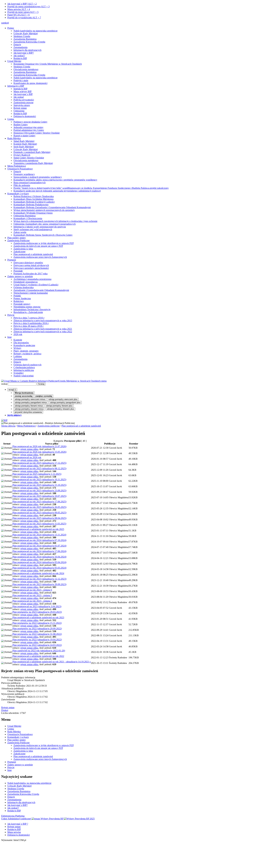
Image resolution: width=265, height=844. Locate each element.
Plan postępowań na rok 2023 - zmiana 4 (32, 601)
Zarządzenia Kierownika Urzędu (29, 41)
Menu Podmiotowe (16, 166)
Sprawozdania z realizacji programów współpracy (37, 177)
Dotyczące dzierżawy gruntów (28, 262)
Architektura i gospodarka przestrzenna (32, 279)
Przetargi (11, 259)
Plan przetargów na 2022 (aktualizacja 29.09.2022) (37, 628)
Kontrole (17, 340)
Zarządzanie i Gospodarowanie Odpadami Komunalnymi (41, 290)
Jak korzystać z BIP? (22, 3)
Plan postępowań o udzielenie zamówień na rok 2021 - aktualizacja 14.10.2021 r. (51, 661)
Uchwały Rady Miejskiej (25, 33)
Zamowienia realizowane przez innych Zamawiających (40, 257)
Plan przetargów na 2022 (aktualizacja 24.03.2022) (37, 645)
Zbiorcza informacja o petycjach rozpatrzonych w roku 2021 (42, 328)
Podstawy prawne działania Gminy (30, 122)
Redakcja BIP (20, 58)
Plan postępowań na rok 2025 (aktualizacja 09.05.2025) (39, 512)
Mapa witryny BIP (22, 91)
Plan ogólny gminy (16, 237)
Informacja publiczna (23, 370)
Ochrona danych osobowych (27, 364)
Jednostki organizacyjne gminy (28, 127)
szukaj (4, 384)
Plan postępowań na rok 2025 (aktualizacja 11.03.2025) (39, 523)
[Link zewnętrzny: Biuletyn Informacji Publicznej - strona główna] (4, 420)
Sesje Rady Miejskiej (23, 146)
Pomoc (10, 28)
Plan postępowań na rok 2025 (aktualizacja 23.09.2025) (39, 490)
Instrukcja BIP (20, 88)
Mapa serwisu (18, 9)
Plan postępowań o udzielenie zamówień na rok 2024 (38, 573)
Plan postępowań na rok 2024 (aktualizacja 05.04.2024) (39, 562)
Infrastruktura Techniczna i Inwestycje (31, 309)
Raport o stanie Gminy (24, 135)
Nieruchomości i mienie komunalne (30, 293)
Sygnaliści (18, 373)
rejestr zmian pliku (29, 449)
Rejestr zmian (20, 108)
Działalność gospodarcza (25, 282)
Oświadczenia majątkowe (25, 69)
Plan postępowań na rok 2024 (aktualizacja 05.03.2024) (39, 567)
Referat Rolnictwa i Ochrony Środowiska (33, 196)
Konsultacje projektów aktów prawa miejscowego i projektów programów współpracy (55, 179)
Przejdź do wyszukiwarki (24, 17)
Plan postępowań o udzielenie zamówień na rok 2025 (38, 529)
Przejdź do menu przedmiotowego (28, 6)
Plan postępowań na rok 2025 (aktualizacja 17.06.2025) (39, 501)
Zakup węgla (19, 232)
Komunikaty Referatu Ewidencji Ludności (34, 202)
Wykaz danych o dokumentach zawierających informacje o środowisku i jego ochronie (55, 221)
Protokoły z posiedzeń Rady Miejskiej (31, 152)
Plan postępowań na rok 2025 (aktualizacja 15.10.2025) (39, 485)
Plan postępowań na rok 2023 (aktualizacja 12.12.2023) (39, 579)
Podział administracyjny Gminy (28, 130)
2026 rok (17, 334)
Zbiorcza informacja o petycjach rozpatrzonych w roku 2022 (42, 331)
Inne (9, 337)
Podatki (17, 295)
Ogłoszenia (18, 110)
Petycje (10, 315)
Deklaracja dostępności (24, 116)
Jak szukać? (19, 55)
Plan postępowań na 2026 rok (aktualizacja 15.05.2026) (39, 452)
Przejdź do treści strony (22, 12)
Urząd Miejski (14, 61)
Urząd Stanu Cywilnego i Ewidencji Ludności (35, 284)
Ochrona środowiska (23, 287)
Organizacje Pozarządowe (20, 168)
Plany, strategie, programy (26, 351)
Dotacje (17, 44)
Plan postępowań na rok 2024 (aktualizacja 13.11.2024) (39, 534)
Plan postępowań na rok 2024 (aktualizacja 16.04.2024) (39, 556)
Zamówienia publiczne (49, 426)
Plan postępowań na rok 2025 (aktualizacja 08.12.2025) (39, 468)
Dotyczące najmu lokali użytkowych (31, 265)
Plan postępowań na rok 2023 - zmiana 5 (32, 595)
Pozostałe (18, 271)
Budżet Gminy (20, 124)
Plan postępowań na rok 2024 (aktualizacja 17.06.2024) (39, 551)
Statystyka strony (21, 105)
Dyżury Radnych (21, 155)
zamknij (5, 22)
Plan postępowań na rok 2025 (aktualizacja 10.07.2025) (39, 496)
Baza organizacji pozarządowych (29, 182)
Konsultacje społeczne (24, 345)
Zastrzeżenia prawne (23, 102)
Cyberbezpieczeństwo (24, 367)
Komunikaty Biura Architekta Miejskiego (33, 199)
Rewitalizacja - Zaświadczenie (28, 312)
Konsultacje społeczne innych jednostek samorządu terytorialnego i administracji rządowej (57, 190)
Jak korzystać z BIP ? (17, 824)
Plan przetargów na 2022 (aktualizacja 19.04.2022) (37, 639)
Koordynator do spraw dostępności (30, 83)
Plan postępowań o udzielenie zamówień (33, 254)
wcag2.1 (12, 390)
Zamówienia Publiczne (18, 240)
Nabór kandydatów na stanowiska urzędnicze (35, 30)
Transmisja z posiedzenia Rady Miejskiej (33, 163)
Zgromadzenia (20, 47)
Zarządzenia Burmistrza (24, 39)
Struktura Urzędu (21, 36)
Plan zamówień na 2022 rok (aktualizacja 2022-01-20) (38, 650)
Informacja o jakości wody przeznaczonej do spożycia (39, 226)
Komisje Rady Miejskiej (25, 144)
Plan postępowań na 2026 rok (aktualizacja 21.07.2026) (39, 446)
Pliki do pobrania (21, 185)
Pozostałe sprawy (21, 304)
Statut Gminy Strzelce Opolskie (28, 157)
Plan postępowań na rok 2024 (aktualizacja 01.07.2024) (39, 545)
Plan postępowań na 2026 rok (26, 457)
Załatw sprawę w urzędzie (20, 276)
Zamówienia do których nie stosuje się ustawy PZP (38, 246)
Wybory (17, 348)
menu (104, 381)
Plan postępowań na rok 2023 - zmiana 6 (32, 590)
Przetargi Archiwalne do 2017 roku (30, 273)
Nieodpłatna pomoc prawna (26, 306)
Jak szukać (18, 97)
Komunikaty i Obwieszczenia (27, 218)
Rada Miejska (14, 138)
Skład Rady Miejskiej (23, 141)
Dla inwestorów (21, 342)
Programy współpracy (24, 174)
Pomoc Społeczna (22, 298)
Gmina (10, 119)
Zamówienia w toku (23, 248)
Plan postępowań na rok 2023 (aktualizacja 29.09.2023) (39, 584)
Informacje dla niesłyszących (27, 50)
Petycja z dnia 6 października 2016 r (31, 323)
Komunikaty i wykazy (18, 193)
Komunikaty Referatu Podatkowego (30, 204)
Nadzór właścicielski (23, 375)
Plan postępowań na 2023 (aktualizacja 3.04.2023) (36, 606)
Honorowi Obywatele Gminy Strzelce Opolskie (36, 133)
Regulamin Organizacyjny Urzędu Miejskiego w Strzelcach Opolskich (47, 64)
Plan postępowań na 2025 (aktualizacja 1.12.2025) (36, 474)
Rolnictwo (18, 301)
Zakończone (19, 251)
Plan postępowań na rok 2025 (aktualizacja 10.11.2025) (39, 479)
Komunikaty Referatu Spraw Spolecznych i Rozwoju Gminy (43, 235)
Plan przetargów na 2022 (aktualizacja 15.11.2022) (37, 623)
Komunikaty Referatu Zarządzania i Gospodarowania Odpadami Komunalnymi (52, 207)
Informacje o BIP (15, 86)
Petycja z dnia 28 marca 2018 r (28, 326)
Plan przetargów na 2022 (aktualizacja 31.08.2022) (37, 634)
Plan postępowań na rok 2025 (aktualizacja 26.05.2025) (39, 507)
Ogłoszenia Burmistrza (24, 215)
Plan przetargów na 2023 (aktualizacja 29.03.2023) (37, 612)
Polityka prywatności (23, 99)
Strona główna (8, 426)
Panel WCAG (18, 14)
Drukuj (4, 710)
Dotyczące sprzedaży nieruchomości (31, 268)
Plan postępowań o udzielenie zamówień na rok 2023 (38, 617)
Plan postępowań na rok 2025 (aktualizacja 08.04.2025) (39, 518)
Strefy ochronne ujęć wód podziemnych (32, 229)
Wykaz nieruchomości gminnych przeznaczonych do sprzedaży (44, 210)
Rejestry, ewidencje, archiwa (27, 353)
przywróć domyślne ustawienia (28, 412)
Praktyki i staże (20, 80)
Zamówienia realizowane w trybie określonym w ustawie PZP (43, 243)
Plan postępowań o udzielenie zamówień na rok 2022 (38, 656)
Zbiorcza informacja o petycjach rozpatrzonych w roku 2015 (42, 320)
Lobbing (17, 356)
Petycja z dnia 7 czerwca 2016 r (28, 317)
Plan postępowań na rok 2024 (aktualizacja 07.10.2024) (39, 540)
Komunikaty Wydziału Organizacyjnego (33, 213)
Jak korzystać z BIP (23, 94)
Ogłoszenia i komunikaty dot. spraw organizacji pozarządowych (44, 224)
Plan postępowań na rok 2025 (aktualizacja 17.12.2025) (39, 463)
